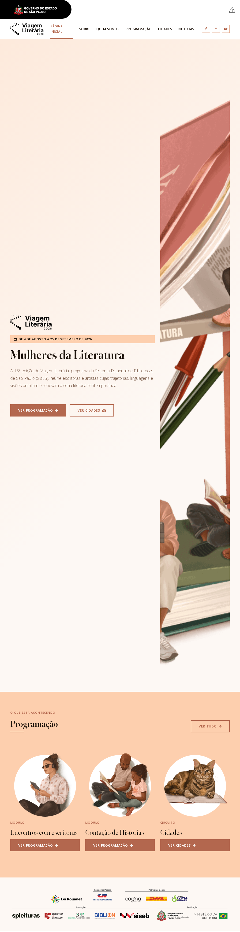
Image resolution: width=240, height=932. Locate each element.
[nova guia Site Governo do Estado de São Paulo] (38, 10)
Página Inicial (56, 29)
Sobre (84, 29)
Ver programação (36, 410)
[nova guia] (232, 10)
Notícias (186, 29)
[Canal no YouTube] (226, 29)
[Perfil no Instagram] (216, 29)
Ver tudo (208, 726)
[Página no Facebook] (206, 29)
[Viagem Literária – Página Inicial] (27, 29)
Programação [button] (139, 29)
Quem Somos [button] (107, 29)
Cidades (165, 29)
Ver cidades (89, 410)
